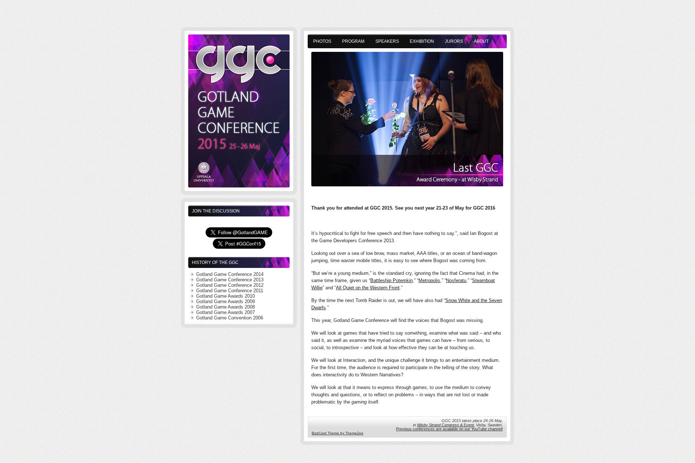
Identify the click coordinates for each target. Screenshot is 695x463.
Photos (322, 41)
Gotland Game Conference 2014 (230, 274)
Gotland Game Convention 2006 (229, 318)
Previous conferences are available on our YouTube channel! (449, 429)
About (481, 41)
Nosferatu (456, 280)
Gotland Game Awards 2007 (225, 312)
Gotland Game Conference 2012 (230, 285)
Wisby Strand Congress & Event (445, 425)
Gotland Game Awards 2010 (225, 296)
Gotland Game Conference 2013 (230, 279)
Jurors (454, 41)
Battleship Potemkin (391, 280)
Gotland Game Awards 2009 (225, 301)
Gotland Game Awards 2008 (225, 307)
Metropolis (429, 280)
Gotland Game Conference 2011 (229, 290)
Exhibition (422, 41)
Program (353, 41)
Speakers (387, 41)
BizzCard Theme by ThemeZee (337, 433)
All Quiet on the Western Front (368, 287)
